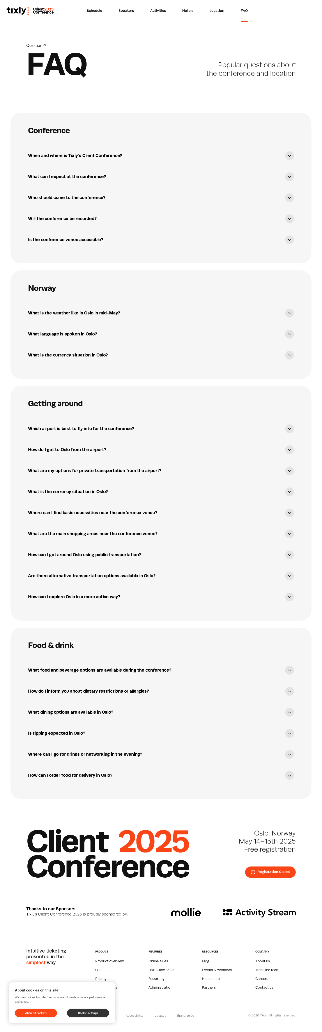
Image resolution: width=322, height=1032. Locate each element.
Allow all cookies (36, 1013)
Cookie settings (88, 1013)
